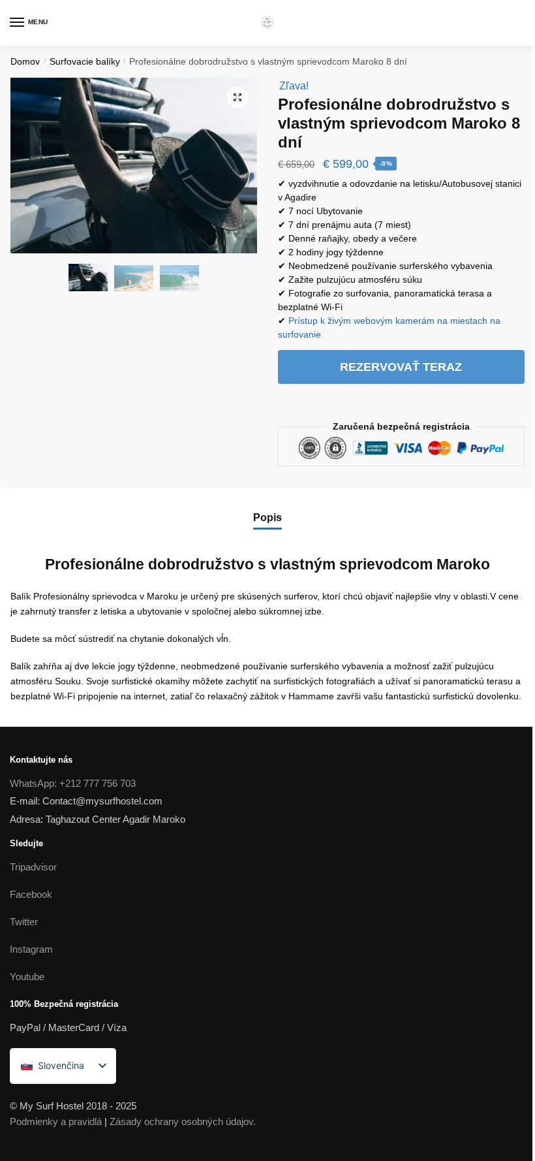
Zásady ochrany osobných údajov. (183, 1121)
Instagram (31, 949)
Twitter (24, 921)
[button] (237, 97)
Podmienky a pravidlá (56, 1121)
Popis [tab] (267, 517)
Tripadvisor (33, 866)
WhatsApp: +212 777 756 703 (73, 783)
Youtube (27, 976)
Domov (25, 62)
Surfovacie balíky (85, 62)
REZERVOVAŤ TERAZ (401, 367)
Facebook (31, 894)
